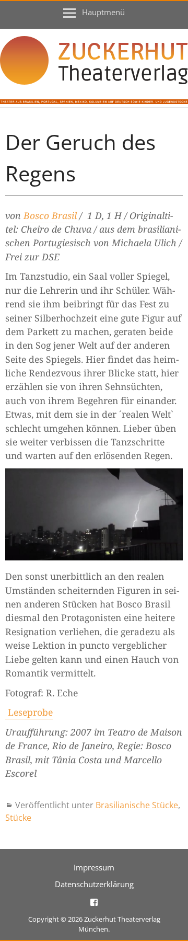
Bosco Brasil (51, 215)
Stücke (18, 817)
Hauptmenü (103, 12)
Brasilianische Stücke (137, 805)
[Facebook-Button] (94, 902)
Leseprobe (29, 712)
